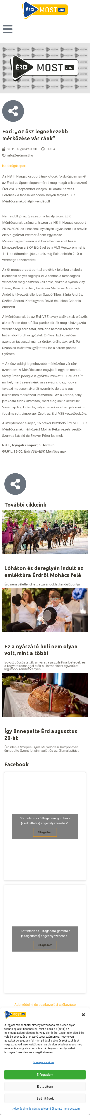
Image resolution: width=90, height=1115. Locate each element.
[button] (83, 1015)
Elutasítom (45, 1087)
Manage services (43, 1062)
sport (22, 166)
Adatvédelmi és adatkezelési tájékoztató (37, 1108)
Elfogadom (45, 1075)
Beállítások (45, 1098)
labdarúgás (10, 166)
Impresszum (72, 1108)
